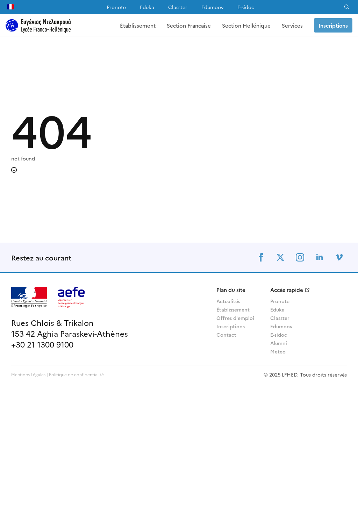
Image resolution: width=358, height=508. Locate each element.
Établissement (138, 25)
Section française (189, 25)
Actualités (228, 301)
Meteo (278, 351)
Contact (226, 334)
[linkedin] (319, 257)
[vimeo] (339, 257)
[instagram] (300, 257)
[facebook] (260, 257)
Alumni (278, 343)
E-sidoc (245, 7)
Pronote (116, 7)
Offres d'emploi (235, 317)
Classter (177, 7)
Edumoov (212, 7)
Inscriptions (230, 326)
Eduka (147, 7)
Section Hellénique (246, 25)
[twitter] (280, 257)
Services (292, 25)
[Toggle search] (346, 7)
